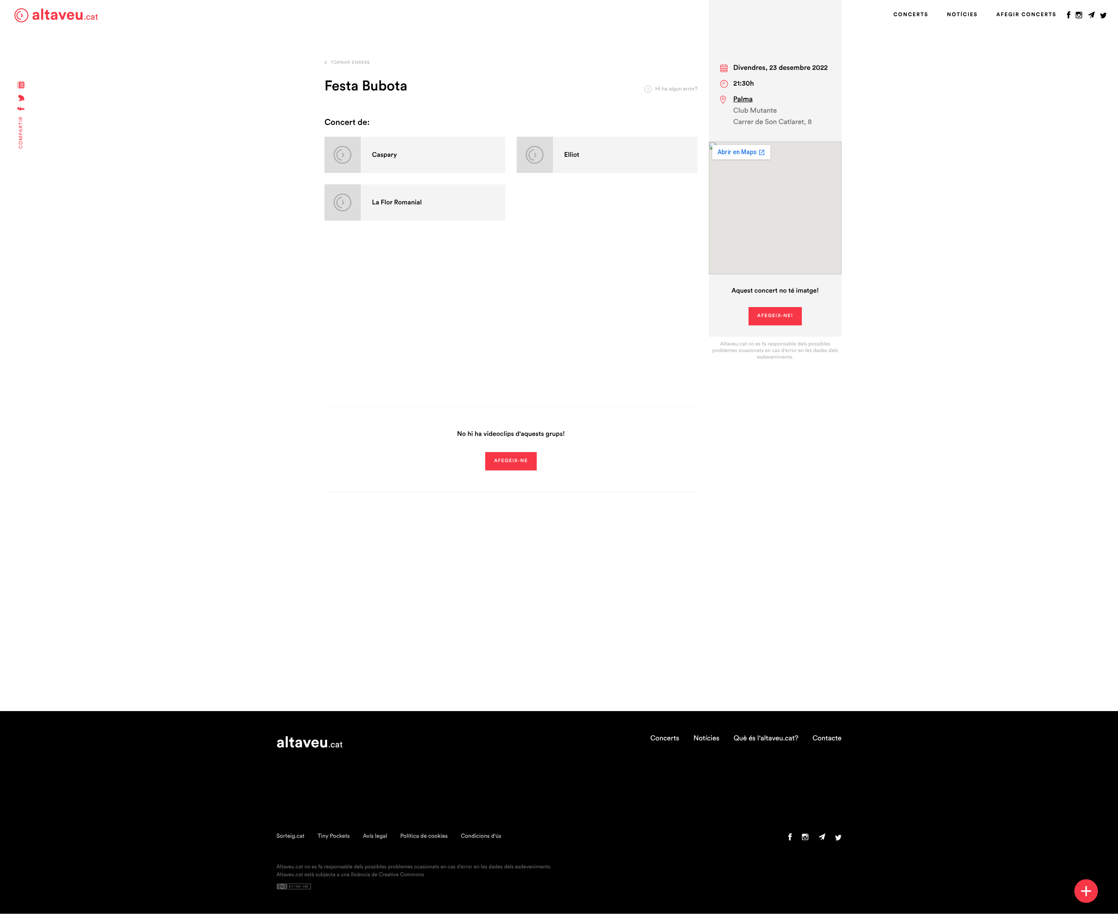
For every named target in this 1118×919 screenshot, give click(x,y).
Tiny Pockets (333, 836)
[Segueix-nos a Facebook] (1068, 17)
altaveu (65, 15)
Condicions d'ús (481, 836)
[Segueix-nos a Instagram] (1079, 17)
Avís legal (375, 836)
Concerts (911, 14)
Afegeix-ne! (775, 316)
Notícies (962, 14)
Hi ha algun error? (676, 89)
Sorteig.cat (290, 836)
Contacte (827, 738)
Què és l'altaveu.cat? (766, 738)
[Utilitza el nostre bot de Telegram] (1091, 17)
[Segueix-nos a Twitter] (1103, 17)
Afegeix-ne (511, 461)
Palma (743, 99)
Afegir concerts (1026, 14)
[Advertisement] (510, 324)
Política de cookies (424, 836)
